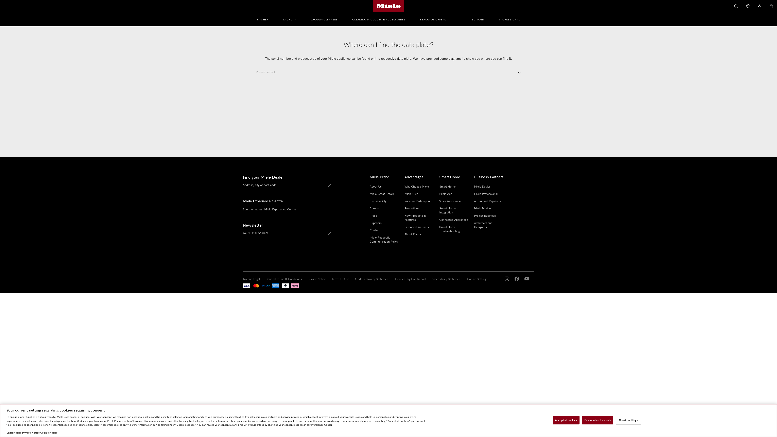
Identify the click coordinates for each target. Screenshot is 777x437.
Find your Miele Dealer (263, 177)
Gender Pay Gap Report (410, 279)
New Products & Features (415, 217)
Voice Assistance (450, 201)
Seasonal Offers (433, 20)
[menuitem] (265, 19)
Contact (375, 230)
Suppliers (376, 223)
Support (478, 20)
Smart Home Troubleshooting (449, 229)
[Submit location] (329, 186)
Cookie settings (628, 420)
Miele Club (411, 194)
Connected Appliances (453, 219)
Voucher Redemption (417, 201)
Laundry (289, 20)
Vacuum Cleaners (324, 20)
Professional (509, 20)
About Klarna (412, 234)
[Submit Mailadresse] (329, 234)
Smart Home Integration (447, 210)
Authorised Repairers (487, 201)
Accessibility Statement (447, 279)
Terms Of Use (340, 279)
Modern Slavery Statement (372, 279)
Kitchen (263, 20)
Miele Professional (486, 194)
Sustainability (378, 201)
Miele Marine (482, 208)
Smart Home (447, 186)
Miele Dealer (482, 186)
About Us (376, 186)
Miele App (445, 194)
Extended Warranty (416, 227)
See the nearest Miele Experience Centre (269, 209)
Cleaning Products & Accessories (378, 20)
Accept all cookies (566, 420)
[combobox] (388, 72)
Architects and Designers (483, 225)
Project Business (485, 215)
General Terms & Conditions (283, 279)
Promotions (411, 208)
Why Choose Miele (416, 186)
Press (373, 215)
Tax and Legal (251, 279)
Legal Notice (13, 433)
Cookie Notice (48, 433)
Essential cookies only (597, 420)
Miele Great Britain (382, 194)
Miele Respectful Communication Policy (384, 239)
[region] (388, 420)
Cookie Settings (477, 279)
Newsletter (253, 225)
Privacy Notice (317, 279)
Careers (375, 208)
